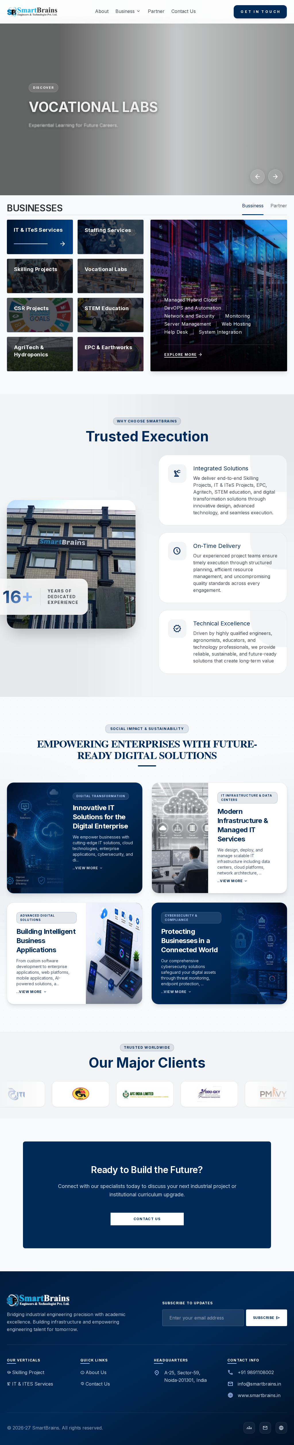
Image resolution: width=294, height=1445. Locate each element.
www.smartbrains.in (259, 1395)
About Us (93, 1372)
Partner (156, 11)
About (102, 11)
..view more (88, 868)
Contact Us (183, 11)
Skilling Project (25, 1372)
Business (128, 11)
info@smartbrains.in (259, 1384)
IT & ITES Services (30, 1384)
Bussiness (253, 205)
